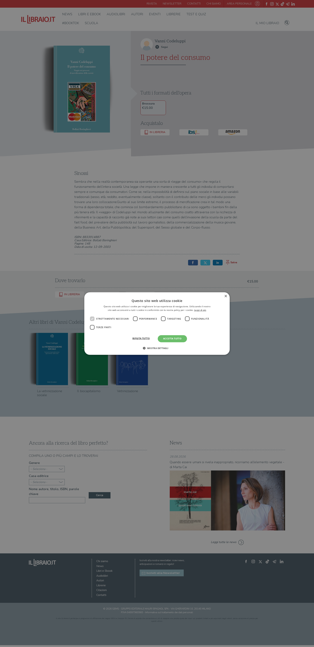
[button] (157, 348)
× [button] (225, 296)
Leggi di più (200, 310)
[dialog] (157, 323)
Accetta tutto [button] (172, 338)
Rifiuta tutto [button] (141, 338)
